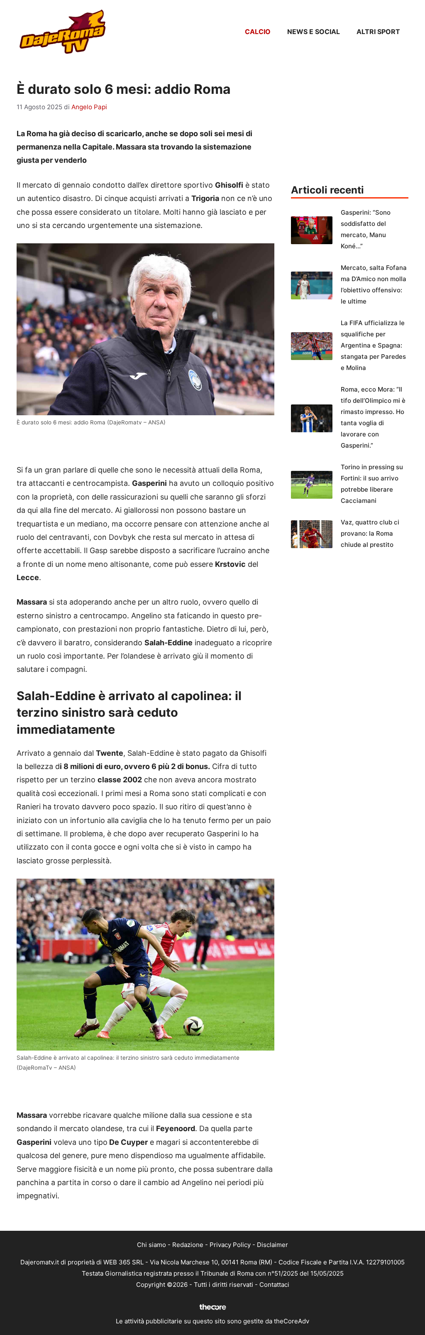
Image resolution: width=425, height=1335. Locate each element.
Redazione (187, 1245)
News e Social (313, 31)
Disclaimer (272, 1245)
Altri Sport (378, 31)
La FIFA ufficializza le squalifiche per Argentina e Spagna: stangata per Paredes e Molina (373, 345)
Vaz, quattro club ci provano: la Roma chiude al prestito (370, 533)
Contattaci (274, 1284)
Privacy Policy (230, 1245)
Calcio (258, 31)
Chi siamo (151, 1245)
